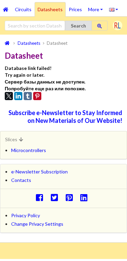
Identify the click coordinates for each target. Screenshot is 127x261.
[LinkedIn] (18, 96)
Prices (75, 9)
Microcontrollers (28, 150)
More (97, 7)
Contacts (21, 180)
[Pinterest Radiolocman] (71, 197)
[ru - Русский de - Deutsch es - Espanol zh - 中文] (113, 9)
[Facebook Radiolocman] (41, 197)
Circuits (23, 9)
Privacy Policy (25, 215)
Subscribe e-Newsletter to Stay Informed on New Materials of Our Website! (65, 116)
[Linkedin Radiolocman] (85, 197)
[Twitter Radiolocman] (56, 197)
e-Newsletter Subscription (39, 171)
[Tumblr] (28, 96)
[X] (9, 96)
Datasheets (50, 9)
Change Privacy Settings (37, 224)
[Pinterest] (37, 96)
